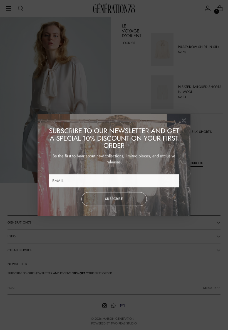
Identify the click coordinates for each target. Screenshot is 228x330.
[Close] (184, 120)
